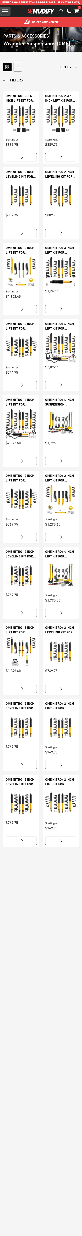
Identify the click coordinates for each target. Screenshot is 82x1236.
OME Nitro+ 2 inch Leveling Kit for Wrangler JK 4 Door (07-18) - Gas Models (20, 554)
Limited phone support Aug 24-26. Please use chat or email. (41, 2)
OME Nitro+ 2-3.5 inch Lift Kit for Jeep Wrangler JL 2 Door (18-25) (60, 98)
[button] (76, 11)
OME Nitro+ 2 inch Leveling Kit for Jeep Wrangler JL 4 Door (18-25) (20, 174)
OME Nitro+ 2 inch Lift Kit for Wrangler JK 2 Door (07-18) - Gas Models (20, 326)
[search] (62, 11)
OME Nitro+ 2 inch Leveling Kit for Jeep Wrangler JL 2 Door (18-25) (60, 174)
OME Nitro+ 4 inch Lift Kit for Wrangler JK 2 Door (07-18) (59, 554)
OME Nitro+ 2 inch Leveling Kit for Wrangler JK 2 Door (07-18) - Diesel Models (20, 706)
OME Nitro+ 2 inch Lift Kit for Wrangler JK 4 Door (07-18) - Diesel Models (59, 706)
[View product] (21, 157)
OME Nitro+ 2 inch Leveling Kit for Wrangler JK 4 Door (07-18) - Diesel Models (20, 782)
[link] (21, 120)
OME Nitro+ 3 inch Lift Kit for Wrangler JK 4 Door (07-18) (59, 250)
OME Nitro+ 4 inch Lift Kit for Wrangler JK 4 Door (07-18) (59, 326)
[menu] (5, 11)
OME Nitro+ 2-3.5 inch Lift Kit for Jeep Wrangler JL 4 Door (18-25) (20, 98)
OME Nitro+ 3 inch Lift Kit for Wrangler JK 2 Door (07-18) (20, 630)
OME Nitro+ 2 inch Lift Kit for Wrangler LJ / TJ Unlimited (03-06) (59, 478)
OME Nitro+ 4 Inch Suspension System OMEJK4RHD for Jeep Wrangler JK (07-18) (60, 402)
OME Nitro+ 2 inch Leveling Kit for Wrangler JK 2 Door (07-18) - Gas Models (59, 630)
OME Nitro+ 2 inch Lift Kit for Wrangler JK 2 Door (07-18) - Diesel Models (59, 782)
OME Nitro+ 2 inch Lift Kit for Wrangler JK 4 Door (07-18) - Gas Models (20, 478)
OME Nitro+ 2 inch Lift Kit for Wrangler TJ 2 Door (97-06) (20, 250)
